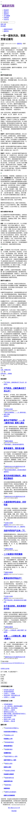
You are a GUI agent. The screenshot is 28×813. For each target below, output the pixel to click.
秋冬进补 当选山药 (9, 689)
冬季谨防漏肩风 (8, 704)
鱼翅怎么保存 (7, 767)
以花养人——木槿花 (9, 697)
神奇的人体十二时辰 (9, 719)
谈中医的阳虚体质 (9, 691)
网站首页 (6, 10)
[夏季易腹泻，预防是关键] (11, 444)
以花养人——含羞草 (9, 693)
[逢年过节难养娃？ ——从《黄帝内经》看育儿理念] (15, 414)
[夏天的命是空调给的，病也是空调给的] (15, 470)
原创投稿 (3, 26)
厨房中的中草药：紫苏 (10, 715)
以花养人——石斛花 (9, 710)
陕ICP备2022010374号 (14, 807)
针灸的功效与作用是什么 (10, 731)
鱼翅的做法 (7, 788)
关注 (2, 682)
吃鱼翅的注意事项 (9, 774)
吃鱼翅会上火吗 (8, 738)
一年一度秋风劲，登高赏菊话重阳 (13, 706)
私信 (6, 682)
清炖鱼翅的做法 (8, 746)
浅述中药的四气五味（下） (15, 531)
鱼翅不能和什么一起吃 (10, 760)
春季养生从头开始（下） (10, 711)
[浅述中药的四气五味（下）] (12, 526)
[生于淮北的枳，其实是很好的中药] (14, 600)
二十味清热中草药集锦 (13, 554)
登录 (2, 24)
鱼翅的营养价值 (8, 781)
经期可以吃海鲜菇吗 (9, 795)
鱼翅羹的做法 (7, 753)
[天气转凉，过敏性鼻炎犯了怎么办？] (14, 382)
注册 (4, 24)
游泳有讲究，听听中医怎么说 (12, 695)
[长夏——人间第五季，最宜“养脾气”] (14, 630)
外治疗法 (6, 19)
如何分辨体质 (7, 717)
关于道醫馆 (7, 15)
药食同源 (6, 17)
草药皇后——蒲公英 (9, 721)
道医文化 (6, 12)
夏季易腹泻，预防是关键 (14, 448)
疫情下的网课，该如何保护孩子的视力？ (15, 713)
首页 (8, 29)
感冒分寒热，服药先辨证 (10, 708)
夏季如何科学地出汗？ (13, 578)
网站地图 (14, 811)
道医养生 (6, 13)
